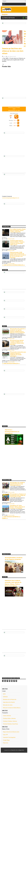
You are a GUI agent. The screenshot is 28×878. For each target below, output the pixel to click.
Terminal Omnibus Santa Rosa (10, 724)
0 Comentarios (10, 238)
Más (13, 238)
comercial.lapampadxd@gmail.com (10, 198)
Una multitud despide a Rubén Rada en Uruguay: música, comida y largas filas (18, 230)
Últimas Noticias (8, 18)
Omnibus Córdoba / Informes (10, 721)
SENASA (5, 696)
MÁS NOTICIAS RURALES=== (12, 363)
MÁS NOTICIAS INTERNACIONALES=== (14, 265)
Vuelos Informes (7, 715)
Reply (4, 56)
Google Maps (6, 740)
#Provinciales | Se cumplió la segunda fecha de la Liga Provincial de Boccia (17, 484)
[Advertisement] (14, 82)
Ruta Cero (5, 742)
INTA (4, 694)
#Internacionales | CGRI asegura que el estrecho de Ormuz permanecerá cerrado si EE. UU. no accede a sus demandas (18, 255)
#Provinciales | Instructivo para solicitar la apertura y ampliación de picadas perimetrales (18, 354)
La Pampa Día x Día (13, 750)
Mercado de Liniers (7, 705)
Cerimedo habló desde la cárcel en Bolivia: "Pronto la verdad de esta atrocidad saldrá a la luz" (17, 242)
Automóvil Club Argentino (9, 737)
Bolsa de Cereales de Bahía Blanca (11, 707)
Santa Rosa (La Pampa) (14, 107)
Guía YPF (5, 734)
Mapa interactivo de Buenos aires (11, 731)
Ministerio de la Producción (9, 699)
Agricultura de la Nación (9, 702)
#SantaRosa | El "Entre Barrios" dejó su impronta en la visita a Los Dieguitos (17, 507)
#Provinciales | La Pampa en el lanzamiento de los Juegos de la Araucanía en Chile (18, 495)
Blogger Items (21, 750)
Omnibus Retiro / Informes (9, 718)
